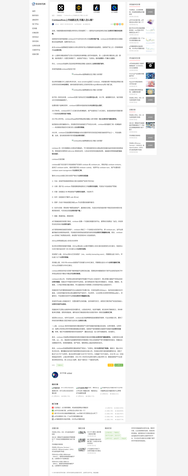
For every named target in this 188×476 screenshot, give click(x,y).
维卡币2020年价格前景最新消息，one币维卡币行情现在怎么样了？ (76, 413)
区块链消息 (109, 432)
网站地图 (95, 472)
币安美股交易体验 (134, 135)
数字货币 (35, 15)
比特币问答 (109, 438)
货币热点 (35, 37)
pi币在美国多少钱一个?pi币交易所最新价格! (68, 416)
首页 (33, 11)
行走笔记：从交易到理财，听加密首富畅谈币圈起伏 (71, 407)
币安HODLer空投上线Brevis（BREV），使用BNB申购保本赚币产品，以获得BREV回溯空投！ (63, 464)
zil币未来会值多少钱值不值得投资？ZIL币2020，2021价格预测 (136, 66)
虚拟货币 (35, 20)
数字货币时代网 (60, 472)
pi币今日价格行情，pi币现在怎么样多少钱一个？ (70, 410)
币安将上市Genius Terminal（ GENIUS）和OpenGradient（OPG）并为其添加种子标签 (63, 449)
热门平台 (35, 24)
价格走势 (35, 33)
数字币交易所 (109, 435)
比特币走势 (36, 45)
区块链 (34, 28)
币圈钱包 (116, 432)
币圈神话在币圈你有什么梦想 (110, 391)
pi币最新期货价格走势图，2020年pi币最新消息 (69, 419)
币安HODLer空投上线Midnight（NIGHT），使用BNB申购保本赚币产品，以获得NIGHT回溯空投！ (63, 456)
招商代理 (35, 54)
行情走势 (123, 438)
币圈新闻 (59, 15)
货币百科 (35, 41)
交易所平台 (36, 50)
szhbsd (56, 24)
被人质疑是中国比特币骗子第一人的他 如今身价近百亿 (94, 441)
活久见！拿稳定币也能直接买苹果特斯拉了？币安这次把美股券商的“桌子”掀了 (63, 439)
